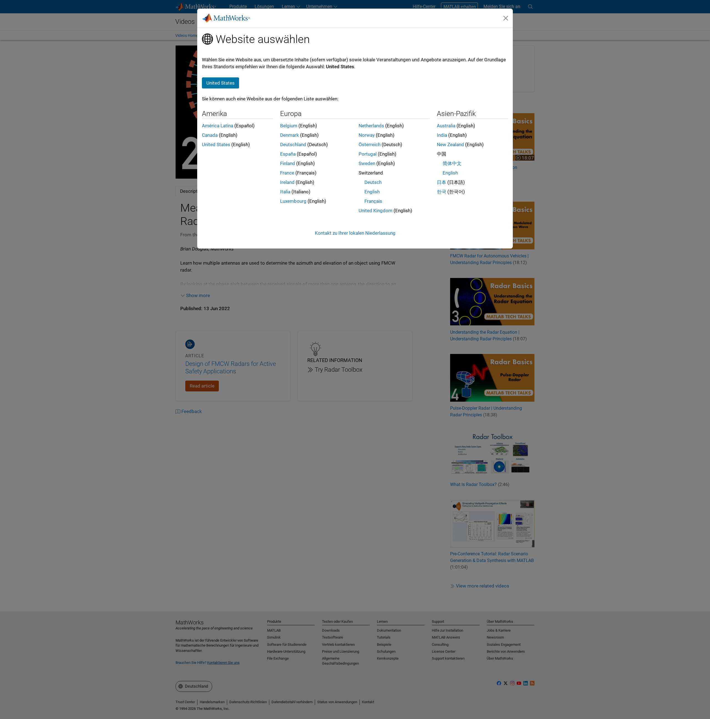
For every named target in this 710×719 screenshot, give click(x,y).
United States (216, 144)
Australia (446, 125)
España (288, 154)
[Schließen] (506, 18)
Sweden (367, 163)
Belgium (288, 125)
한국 (441, 191)
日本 (441, 182)
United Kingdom (375, 210)
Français (373, 201)
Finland (287, 163)
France (287, 173)
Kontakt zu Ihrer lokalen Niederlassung (355, 233)
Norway (367, 135)
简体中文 (452, 163)
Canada (210, 135)
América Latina (217, 125)
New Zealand (450, 144)
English (372, 191)
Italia (285, 191)
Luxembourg (293, 201)
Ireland (287, 182)
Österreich (370, 144)
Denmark (289, 135)
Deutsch (373, 182)
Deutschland (293, 144)
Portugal (368, 154)
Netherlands (371, 125)
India (442, 135)
